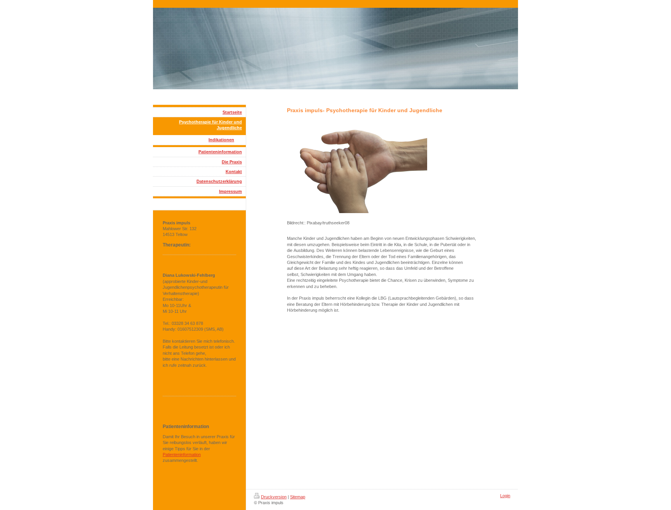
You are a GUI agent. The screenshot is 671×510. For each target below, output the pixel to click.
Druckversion (274, 496)
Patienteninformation (182, 454)
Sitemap (297, 496)
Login (505, 495)
